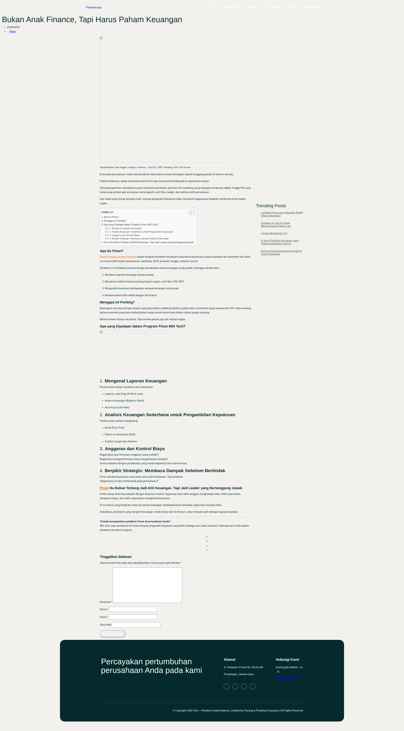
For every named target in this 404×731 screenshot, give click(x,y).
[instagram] (235, 686)
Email (104, 617)
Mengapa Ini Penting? (115, 220)
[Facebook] (244, 686)
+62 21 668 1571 (288, 678)
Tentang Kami (275, 7)
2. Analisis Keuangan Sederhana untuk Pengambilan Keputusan (141, 232)
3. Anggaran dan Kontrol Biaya (124, 235)
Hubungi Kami (312, 7)
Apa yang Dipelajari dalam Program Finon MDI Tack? (131, 224)
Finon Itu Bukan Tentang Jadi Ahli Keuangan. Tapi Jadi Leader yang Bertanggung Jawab (149, 242)
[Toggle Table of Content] (190, 212)
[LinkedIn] (226, 686)
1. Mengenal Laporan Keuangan (125, 228)
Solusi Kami (253, 7)
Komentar (106, 602)
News (293, 7)
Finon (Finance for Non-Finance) (118, 256)
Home (214, 7)
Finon (104, 488)
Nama (104, 609)
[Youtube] (252, 686)
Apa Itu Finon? (111, 217)
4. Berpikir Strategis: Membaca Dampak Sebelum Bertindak (139, 238)
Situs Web (105, 624)
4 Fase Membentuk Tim (274, 233)
